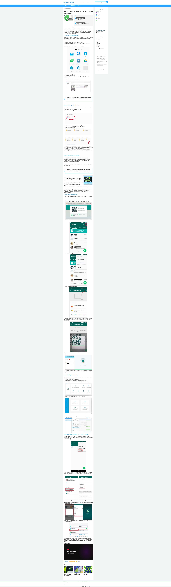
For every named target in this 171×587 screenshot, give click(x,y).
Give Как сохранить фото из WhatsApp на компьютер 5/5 (79, 561)
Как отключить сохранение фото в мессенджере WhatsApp (68, 574)
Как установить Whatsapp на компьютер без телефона (88, 184)
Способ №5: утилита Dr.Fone (80, 22)
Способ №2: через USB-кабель (81, 18)
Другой (98, 46)
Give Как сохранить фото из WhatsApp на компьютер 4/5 (78, 561)
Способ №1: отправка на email (80, 17)
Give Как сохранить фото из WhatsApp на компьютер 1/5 (76, 561)
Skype (98, 15)
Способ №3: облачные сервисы (81, 19)
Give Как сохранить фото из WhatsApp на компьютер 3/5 (77, 561)
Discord (98, 18)
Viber (98, 12)
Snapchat (98, 17)
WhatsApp (99, 11)
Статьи (79, 5)
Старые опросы (99, 50)
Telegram (98, 14)
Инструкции (73, 5)
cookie (87, 586)
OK (89, 586)
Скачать (66, 5)
